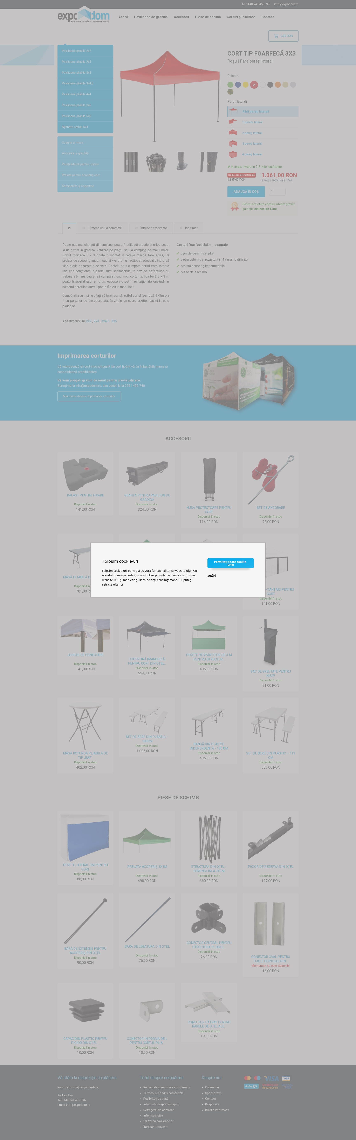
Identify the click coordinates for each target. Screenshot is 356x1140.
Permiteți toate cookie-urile (230, 563)
